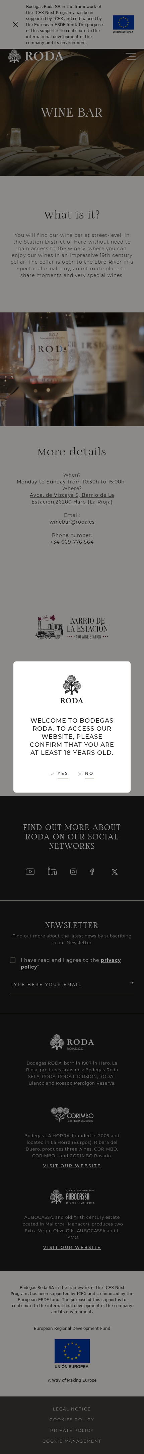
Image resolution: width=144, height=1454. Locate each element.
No (89, 773)
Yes (63, 773)
